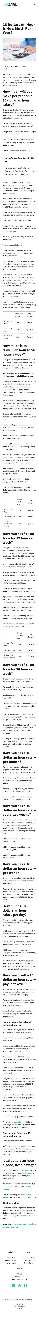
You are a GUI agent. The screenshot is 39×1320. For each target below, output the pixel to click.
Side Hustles (10, 1257)
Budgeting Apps (28, 1257)
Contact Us (19, 1276)
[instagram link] (13, 1285)
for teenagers (27, 1173)
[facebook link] (25, 1285)
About (19, 1274)
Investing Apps (28, 1260)
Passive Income (10, 1263)
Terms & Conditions (19, 1306)
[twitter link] (19, 1285)
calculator (19, 1122)
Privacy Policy (19, 1304)
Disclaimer (19, 1308)
